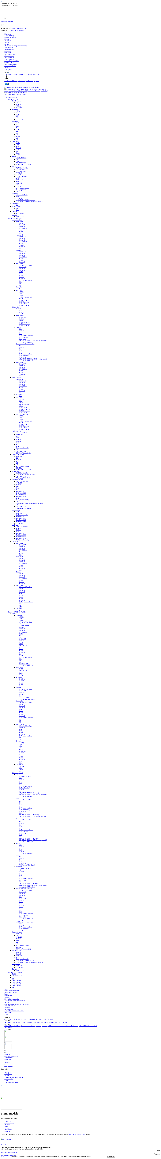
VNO (17, 191)
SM (17, 139)
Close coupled (16, 141)
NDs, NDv (19, 107)
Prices (6, 994)
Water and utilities (17, 220)
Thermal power (16, 377)
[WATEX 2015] (5, 1043)
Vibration (14, 211)
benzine (18, 843)
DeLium (18, 106)
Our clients (7, 52)
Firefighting (15, 525)
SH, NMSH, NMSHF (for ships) (25, 200)
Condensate (19, 764)
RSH (17, 210)
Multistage (15, 109)
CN (17, 102)
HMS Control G (24, 300)
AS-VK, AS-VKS (21, 158)
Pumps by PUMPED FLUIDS (17, 612)
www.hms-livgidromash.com (76, 1134)
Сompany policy (9, 62)
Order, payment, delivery (11, 990)
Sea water (18, 687)
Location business (9, 54)
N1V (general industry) (22, 188)
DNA (21, 273)
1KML (18, 123)
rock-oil (18, 774)
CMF (17, 144)
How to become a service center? (14, 1011)
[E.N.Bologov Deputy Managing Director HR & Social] (8, 1035)
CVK (17, 159)
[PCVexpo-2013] (8, 1041)
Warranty (7, 1007)
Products (7, 67)
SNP (13, 987)
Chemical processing (18, 454)
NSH (17, 196)
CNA (17, 126)
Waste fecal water (21, 724)
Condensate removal (22, 414)
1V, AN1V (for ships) (22, 168)
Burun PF (18, 181)
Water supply (19, 235)
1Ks (17, 112)
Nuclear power (16, 431)
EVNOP (18, 186)
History (6, 39)
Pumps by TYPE (13, 99)
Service (6, 1002)
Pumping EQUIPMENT (15, 972)
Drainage (18, 250)
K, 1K (17, 129)
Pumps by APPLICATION (16, 218)
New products (8, 69)
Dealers (6, 997)
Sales (6, 989)
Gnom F (18, 148)
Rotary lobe (15, 203)
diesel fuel (19, 866)
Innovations (7, 51)
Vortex (14, 156)
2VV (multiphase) (21, 171)
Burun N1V (19, 179)
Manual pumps (16, 206)
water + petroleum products (24, 888)
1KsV (17, 114)
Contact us (7, 1059)
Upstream (18, 309)
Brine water (19, 677)
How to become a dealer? (11, 999)
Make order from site (7, 21)
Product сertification (10, 66)
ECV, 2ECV (19, 119)
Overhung (15, 121)
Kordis (18, 136)
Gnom (17, 146)
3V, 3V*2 (18, 174)
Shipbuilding (15, 471)
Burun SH (19, 183)
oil (16, 818)
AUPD (14, 974)
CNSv (17, 116)
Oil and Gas (15, 307)
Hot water (19, 741)
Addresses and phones (11, 1056)
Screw (14, 166)
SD (17, 138)
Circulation (19, 287)
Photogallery (8, 1027)
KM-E (17, 134)
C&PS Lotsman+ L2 (25, 297)
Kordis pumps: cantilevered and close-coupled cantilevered (21, 74)
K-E (17, 131)
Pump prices (8, 1072)
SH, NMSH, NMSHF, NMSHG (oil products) (29, 201)
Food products (16, 964)
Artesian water (20, 667)
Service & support (9, 1006)
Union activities (9, 59)
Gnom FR (19, 149)
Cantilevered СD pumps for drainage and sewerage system (21, 81)
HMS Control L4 (24, 303)
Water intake (19, 221)
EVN (17, 185)
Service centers (8, 1009)
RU (5, 16)
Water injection (20, 315)
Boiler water (19, 290)
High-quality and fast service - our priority (16, 1004)
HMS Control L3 (24, 302)
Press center (7, 1012)
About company (9, 35)
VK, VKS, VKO (21, 163)
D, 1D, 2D (19, 104)
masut (17, 798)
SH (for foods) (20, 198)
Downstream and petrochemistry (25, 344)
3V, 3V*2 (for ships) (22, 176)
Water (13, 613)
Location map (8, 1057)
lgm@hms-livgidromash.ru (18, 30)
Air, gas (14, 969)
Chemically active (17, 932)
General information (10, 37)
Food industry (16, 510)
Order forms (8, 995)
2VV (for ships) (20, 169)
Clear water (19, 615)
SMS (17, 161)
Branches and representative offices (14, 1001)
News (6, 1014)
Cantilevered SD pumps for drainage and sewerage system (21, 87)
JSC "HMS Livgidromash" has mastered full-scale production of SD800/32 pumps (28, 1019)
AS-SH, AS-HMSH (21, 195)
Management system (10, 64)
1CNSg (18, 111)
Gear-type (15, 193)
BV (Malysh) (19, 213)
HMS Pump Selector (10, 97)
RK (17, 208)
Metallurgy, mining (17, 479)
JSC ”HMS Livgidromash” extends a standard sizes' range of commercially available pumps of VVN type (35, 1022)
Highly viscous (16, 950)
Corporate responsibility (11, 61)
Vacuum (14, 215)
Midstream (19, 327)
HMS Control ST (24, 305)
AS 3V (18, 178)
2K (17, 124)
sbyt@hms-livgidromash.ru (18, 28)
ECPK (18, 117)
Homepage (7, 34)
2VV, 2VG (19, 173)
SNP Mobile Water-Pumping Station (15, 94)
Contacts (7, 1054)
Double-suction (16, 101)
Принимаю (111, 1156)
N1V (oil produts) (21, 190)
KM (17, 133)
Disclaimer (4, 1144)
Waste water (19, 263)
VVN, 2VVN (20, 216)
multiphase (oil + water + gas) (24, 922)
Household (15, 541)
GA (20, 230)
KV (17, 205)
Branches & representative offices (14, 1077)
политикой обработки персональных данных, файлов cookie (30, 1156)
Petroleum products (17, 773)
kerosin (18, 855)
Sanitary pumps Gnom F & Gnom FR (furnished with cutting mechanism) (26, 91)
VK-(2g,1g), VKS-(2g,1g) (23, 164)
